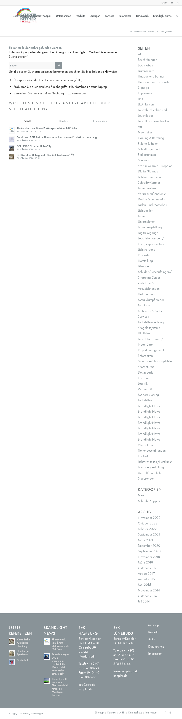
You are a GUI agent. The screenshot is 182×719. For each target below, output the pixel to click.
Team (141, 216)
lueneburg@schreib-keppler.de (126, 673)
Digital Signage (148, 171)
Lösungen (144, 266)
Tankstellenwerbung (151, 322)
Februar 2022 (147, 529)
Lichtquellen (145, 210)
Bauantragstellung (150, 227)
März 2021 (145, 540)
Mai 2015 (144, 584)
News (142, 495)
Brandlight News (149, 406)
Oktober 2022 (147, 523)
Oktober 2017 (147, 568)
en (177, 2)
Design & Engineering (152, 199)
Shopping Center (149, 277)
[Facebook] (165, 712)
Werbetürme (146, 366)
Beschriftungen (147, 59)
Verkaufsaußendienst (151, 194)
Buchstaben (145, 65)
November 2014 (149, 590)
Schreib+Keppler (149, 501)
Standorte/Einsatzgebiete (155, 361)
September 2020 (149, 551)
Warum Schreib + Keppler (155, 166)
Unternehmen (146, 221)
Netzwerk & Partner (151, 311)
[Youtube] (170, 712)
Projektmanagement (151, 350)
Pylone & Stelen (148, 143)
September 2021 (149, 534)
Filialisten (144, 333)
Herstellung (145, 260)
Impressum (145, 93)
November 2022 (149, 517)
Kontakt (164, 2)
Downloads (145, 372)
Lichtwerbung (146, 249)
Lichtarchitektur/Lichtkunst (155, 461)
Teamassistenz (147, 188)
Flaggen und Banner (151, 76)
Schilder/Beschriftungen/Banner (159, 272)
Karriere (143, 378)
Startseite (151, 31)
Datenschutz (146, 71)
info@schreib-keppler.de (88, 686)
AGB (141, 54)
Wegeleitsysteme (149, 327)
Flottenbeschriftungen (152, 450)
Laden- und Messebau (152, 205)
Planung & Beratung (151, 138)
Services (143, 316)
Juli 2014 (144, 601)
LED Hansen (146, 104)
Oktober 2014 (147, 596)
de (172, 2)
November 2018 (149, 557)
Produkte (143, 255)
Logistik (143, 383)
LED (140, 99)
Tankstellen (145, 400)
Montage (144, 305)
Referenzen (145, 355)
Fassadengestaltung (151, 467)
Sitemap (143, 160)
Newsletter (145, 132)
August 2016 (146, 579)
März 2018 (145, 562)
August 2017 (146, 573)
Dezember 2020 (149, 545)
